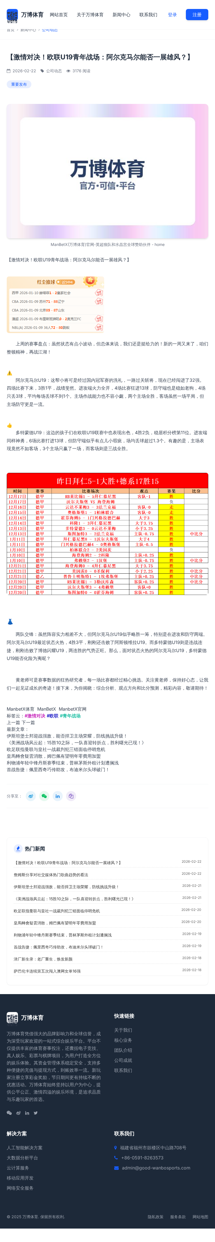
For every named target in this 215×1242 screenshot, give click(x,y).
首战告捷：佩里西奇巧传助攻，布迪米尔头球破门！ (58, 769)
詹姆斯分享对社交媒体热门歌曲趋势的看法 (51, 874)
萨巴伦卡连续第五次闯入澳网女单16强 (47, 971)
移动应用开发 (20, 1178)
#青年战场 (70, 715)
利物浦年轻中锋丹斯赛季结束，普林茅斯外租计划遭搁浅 (63, 763)
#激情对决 (35, 715)
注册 (197, 14)
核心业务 (123, 1040)
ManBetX (46, 709)
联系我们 (148, 14)
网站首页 (59, 14)
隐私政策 (155, 1216)
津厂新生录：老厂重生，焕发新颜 (43, 959)
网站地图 (200, 1216)
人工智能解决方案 (25, 1147)
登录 (172, 14)
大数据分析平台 (22, 1157)
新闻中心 (121, 14)
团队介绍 (123, 1050)
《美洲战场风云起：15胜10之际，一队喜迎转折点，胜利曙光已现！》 (76, 742)
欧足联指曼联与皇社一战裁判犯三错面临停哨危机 (56, 749)
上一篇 (13, 722)
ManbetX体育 (20, 709)
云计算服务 (18, 1168)
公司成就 (123, 1060)
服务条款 (178, 1216)
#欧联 (53, 715)
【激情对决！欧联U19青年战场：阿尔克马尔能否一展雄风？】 (68, 862)
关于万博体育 (90, 14)
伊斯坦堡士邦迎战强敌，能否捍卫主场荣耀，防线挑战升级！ (67, 736)
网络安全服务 (20, 1188)
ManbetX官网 (73, 709)
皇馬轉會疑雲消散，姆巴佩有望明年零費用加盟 (54, 756)
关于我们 (123, 1030)
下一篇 (28, 722)
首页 (11, 29)
